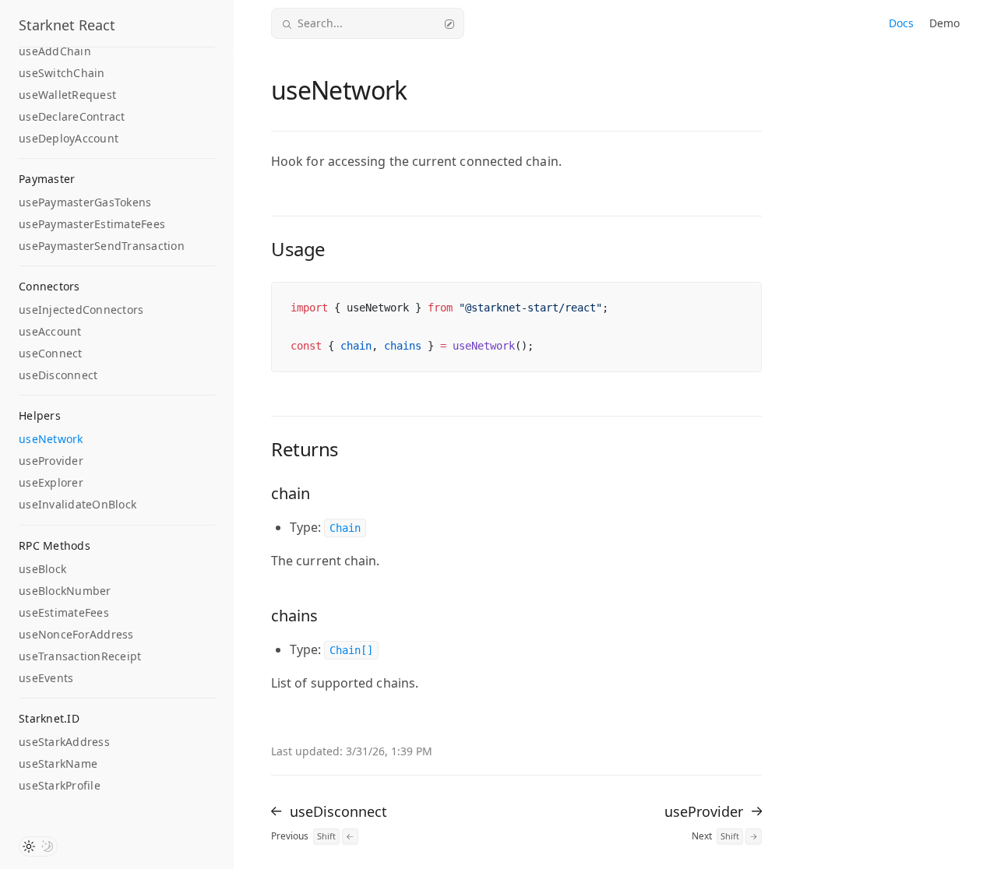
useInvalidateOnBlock (77, 504)
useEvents (46, 677)
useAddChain (55, 51)
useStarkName (58, 763)
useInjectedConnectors (81, 309)
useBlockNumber (65, 590)
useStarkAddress (64, 741)
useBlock (42, 568)
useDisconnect (58, 375)
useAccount (50, 331)
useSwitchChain (62, 72)
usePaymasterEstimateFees (92, 223)
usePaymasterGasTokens (85, 202)
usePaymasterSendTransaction (102, 245)
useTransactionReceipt (80, 656)
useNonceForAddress (76, 634)
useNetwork (51, 438)
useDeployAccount (68, 138)
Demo (944, 23)
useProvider (51, 460)
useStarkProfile (59, 785)
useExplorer (51, 482)
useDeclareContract (72, 116)
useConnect (51, 353)
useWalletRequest (67, 94)
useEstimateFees (64, 612)
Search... (320, 23)
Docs (901, 23)
